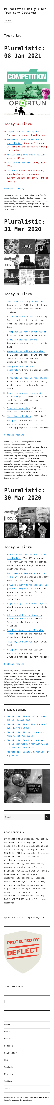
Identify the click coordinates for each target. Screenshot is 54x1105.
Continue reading (14, 188)
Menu (8, 20)
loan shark (9, 204)
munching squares (12, 690)
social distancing (27, 470)
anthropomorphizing (21, 444)
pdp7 (40, 690)
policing (17, 206)
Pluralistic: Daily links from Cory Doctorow (25, 1097)
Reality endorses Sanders (22, 340)
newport (42, 461)
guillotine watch (22, 685)
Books (7, 1024)
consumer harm (10, 201)
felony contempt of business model (20, 682)
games (31, 456)
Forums (8, 1038)
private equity (18, 693)
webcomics (21, 475)
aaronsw (7, 674)
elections (8, 456)
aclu (15, 674)
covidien (29, 453)
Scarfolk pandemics (18, 408)
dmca (44, 676)
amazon (7, 444)
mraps (42, 204)
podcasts (8, 464)
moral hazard (31, 461)
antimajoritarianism (13, 447)
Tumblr (8, 1088)
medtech (7, 461)
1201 (39, 671)
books (22, 198)
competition (40, 198)
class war (25, 450)
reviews (45, 206)
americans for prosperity (31, 674)
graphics (8, 685)
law (27, 688)
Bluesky (8, 1074)
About (7, 1031)
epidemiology (21, 456)
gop (5, 458)
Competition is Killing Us (22, 131)
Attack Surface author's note (24, 316)
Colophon (12, 171)
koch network (18, 688)
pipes (6, 693)
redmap (17, 464)
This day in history (19, 163)
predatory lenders (31, 206)
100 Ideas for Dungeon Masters (25, 301)
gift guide (37, 201)
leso (46, 201)
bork (6, 676)
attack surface (32, 447)
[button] (27, 785)
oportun (7, 206)
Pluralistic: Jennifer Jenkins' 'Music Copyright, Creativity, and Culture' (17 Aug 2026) (27, 744)
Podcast (8, 1046)
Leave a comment (11, 478)
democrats (39, 453)
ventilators (9, 696)
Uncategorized (28, 195)
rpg (36, 464)
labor (21, 458)
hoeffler (13, 458)
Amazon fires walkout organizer (26, 351)
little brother (33, 458)
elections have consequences (28, 679)
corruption (18, 453)
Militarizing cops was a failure (26, 155)
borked (30, 198)
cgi (25, 676)
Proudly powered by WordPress (18, 1100)
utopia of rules (23, 472)
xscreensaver (23, 696)
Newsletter (10, 1053)
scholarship (34, 467)
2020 (39, 442)
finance (42, 682)
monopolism (33, 204)
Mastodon (9, 1067)
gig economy (41, 456)
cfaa (20, 676)
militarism (21, 204)
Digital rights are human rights (26, 603)
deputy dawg (24, 201)
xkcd (43, 475)
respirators (27, 464)
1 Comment (11, 209)
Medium (8, 1081)
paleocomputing (29, 690)
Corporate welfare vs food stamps (27, 378)
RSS (6, 1060)
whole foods (33, 475)
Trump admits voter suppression (26, 332)
